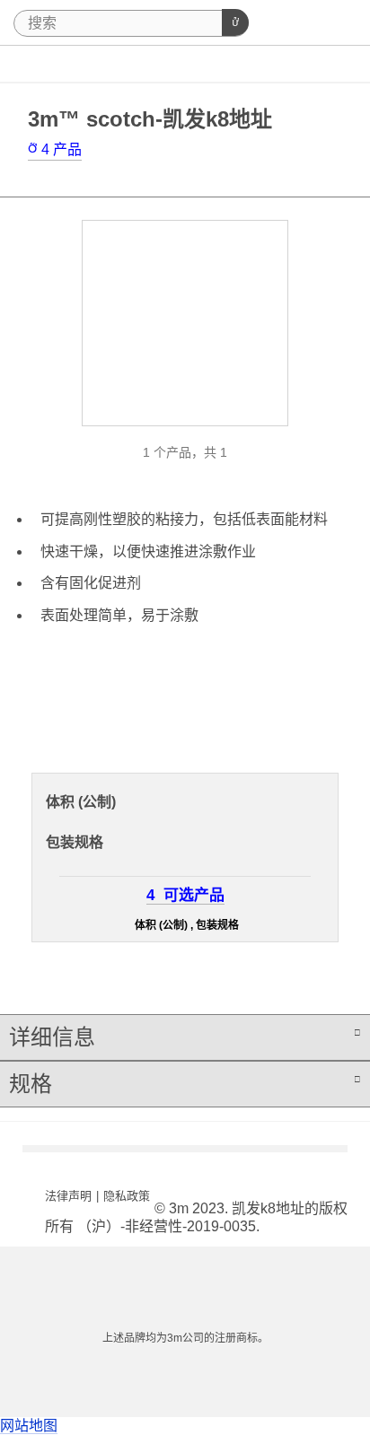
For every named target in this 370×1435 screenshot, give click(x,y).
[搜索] (235, 22)
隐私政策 (126, 1196)
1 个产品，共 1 (185, 452)
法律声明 (68, 1196)
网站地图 (28, 1425)
